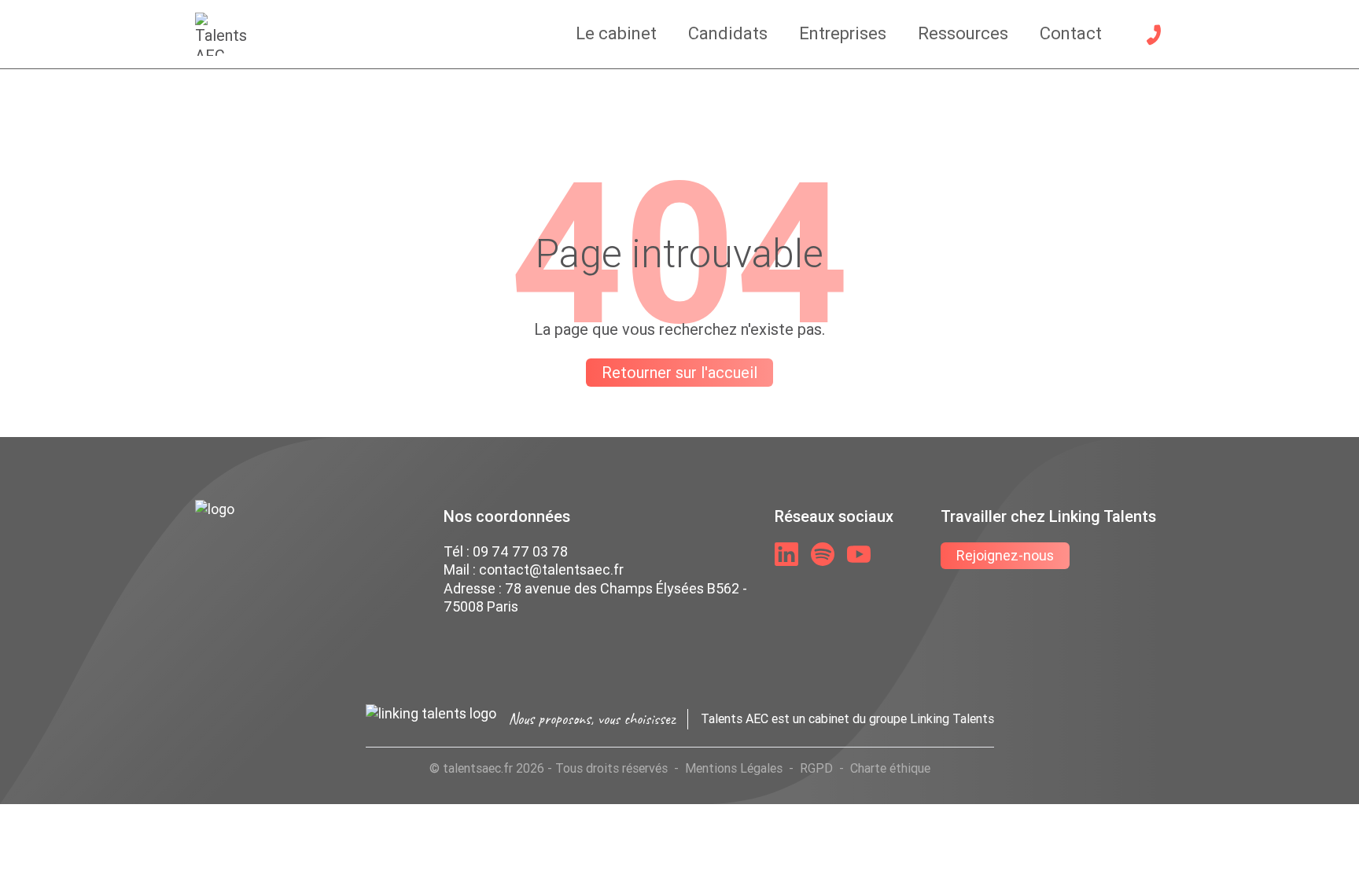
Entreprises (842, 33)
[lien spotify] (822, 554)
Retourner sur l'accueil (679, 372)
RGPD (816, 768)
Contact (1071, 33)
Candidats (728, 33)
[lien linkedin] (786, 554)
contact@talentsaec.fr (551, 569)
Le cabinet (616, 33)
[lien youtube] (859, 554)
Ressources (963, 33)
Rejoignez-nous (1005, 555)
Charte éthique (890, 768)
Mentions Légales (734, 768)
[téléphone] (1154, 35)
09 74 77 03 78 (520, 551)
